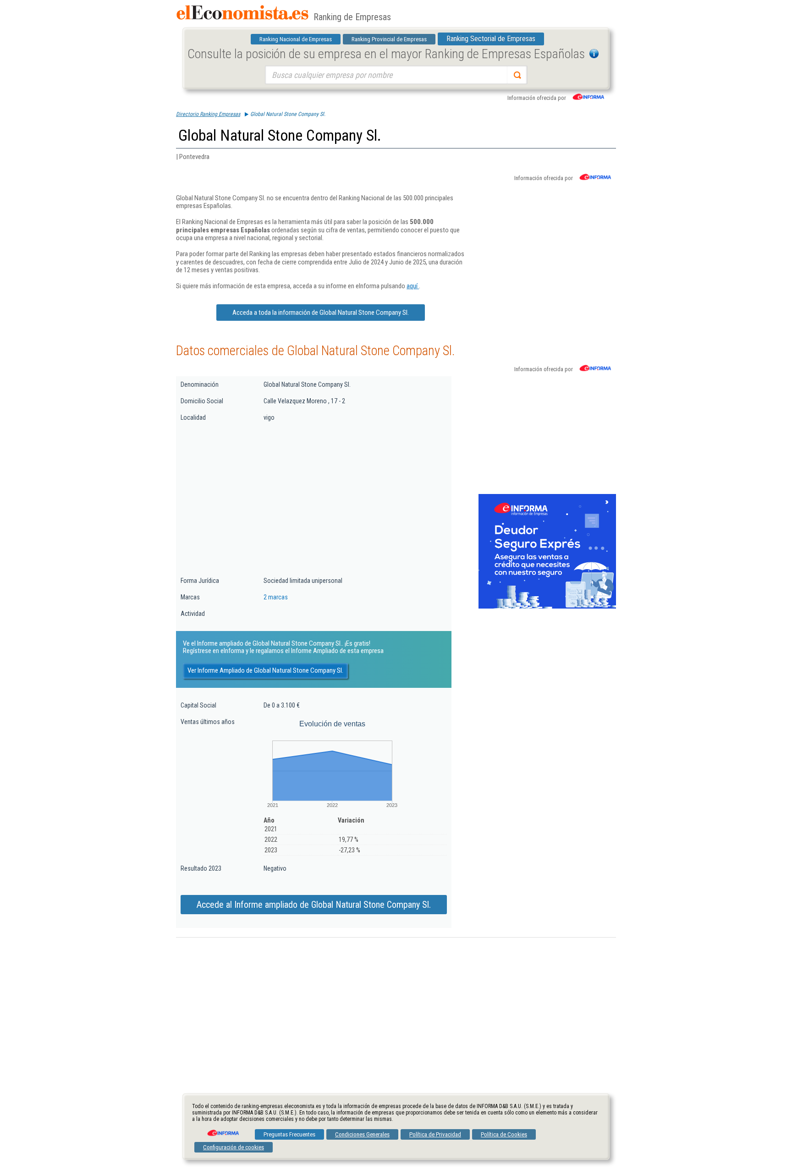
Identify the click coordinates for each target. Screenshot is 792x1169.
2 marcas (276, 597)
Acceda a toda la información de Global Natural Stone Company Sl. (320, 312)
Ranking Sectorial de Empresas (490, 38)
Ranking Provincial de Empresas (389, 39)
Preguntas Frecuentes (289, 1134)
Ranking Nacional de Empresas (295, 39)
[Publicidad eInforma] (547, 607)
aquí (413, 286)
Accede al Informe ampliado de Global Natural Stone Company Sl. (314, 904)
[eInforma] (222, 1130)
